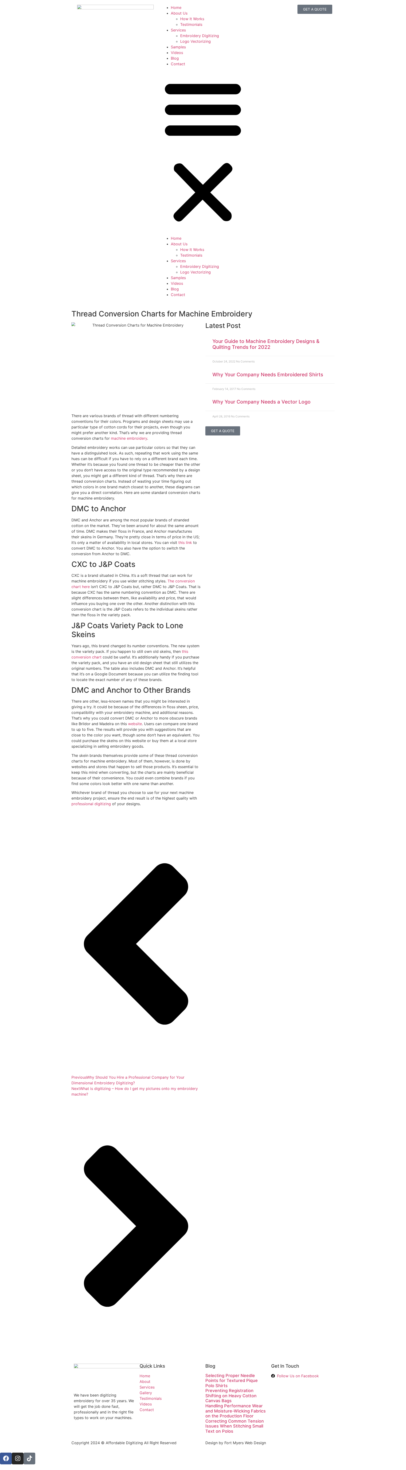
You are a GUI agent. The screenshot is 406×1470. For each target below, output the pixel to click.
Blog (175, 58)
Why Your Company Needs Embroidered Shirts (267, 374)
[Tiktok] (29, 1458)
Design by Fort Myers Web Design (235, 1442)
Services (178, 30)
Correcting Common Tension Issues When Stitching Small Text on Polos (234, 1426)
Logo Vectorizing (195, 41)
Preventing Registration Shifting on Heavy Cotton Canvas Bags (231, 1395)
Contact (178, 64)
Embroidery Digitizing (199, 35)
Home (176, 7)
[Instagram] (17, 1458)
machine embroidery (129, 438)
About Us (179, 13)
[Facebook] (6, 1458)
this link (185, 542)
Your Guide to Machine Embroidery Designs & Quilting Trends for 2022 (266, 344)
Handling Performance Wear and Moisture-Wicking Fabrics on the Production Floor (235, 1410)
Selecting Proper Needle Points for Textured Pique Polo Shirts (231, 1380)
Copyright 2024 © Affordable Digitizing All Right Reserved (123, 1442)
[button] (202, 151)
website (135, 723)
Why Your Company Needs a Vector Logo (261, 402)
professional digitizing (91, 803)
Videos (177, 52)
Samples (178, 47)
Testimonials (191, 24)
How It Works (192, 18)
